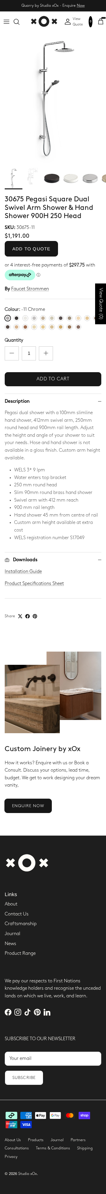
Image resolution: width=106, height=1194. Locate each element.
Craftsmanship (21, 924)
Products (36, 1140)
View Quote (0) (101, 304)
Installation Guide (23, 571)
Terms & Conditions (53, 1148)
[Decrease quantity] (12, 353)
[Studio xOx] (44, 21)
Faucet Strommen (30, 289)
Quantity (14, 340)
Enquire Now (28, 806)
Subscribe (24, 1078)
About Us (13, 1140)
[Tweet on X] (20, 616)
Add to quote (31, 248)
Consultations (17, 1148)
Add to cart (53, 379)
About (11, 904)
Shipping (85, 1148)
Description (17, 401)
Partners (78, 1140)
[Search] (19, 21)
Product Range (20, 953)
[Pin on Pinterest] (35, 616)
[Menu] (6, 21)
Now (81, 5)
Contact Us (17, 914)
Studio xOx (27, 1174)
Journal (12, 934)
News (10, 944)
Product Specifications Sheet (34, 583)
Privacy (11, 1156)
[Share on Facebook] (27, 616)
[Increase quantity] (46, 353)
